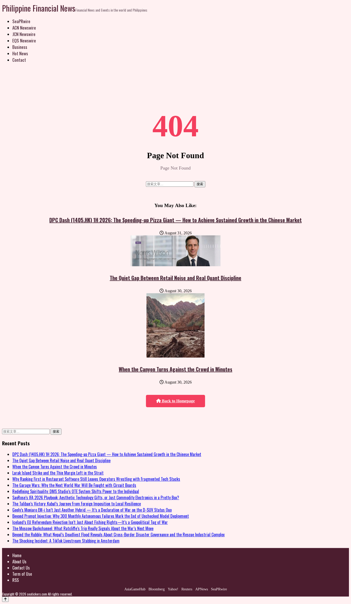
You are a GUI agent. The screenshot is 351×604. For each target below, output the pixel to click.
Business (19, 47)
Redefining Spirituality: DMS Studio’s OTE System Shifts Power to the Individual (75, 491)
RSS (15, 580)
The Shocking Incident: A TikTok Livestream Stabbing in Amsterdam (65, 541)
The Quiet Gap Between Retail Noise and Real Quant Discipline (175, 278)
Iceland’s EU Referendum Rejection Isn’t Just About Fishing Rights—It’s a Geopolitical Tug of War (90, 522)
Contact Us (21, 568)
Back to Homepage (178, 401)
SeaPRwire (21, 21)
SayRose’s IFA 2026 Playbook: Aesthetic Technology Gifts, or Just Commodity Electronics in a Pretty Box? (95, 497)
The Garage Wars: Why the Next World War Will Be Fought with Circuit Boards (74, 485)
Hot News (20, 53)
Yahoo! (173, 589)
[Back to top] (5, 599)
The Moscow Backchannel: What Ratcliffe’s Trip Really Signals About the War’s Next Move (82, 528)
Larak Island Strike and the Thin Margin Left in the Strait (58, 473)
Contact (19, 60)
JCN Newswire (23, 34)
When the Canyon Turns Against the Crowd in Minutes (175, 369)
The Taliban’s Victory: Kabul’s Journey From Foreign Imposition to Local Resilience (76, 504)
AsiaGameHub (134, 589)
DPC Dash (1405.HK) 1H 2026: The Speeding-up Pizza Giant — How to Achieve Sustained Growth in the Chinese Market (175, 220)
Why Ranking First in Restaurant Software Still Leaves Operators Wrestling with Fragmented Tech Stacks (96, 479)
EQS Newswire (24, 40)
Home (16, 555)
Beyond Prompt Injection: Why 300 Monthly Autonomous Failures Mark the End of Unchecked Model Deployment (100, 516)
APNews (201, 589)
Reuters (186, 589)
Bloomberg (157, 589)
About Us (19, 561)
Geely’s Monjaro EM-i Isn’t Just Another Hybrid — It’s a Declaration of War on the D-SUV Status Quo (92, 510)
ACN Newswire (24, 27)
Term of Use (22, 574)
